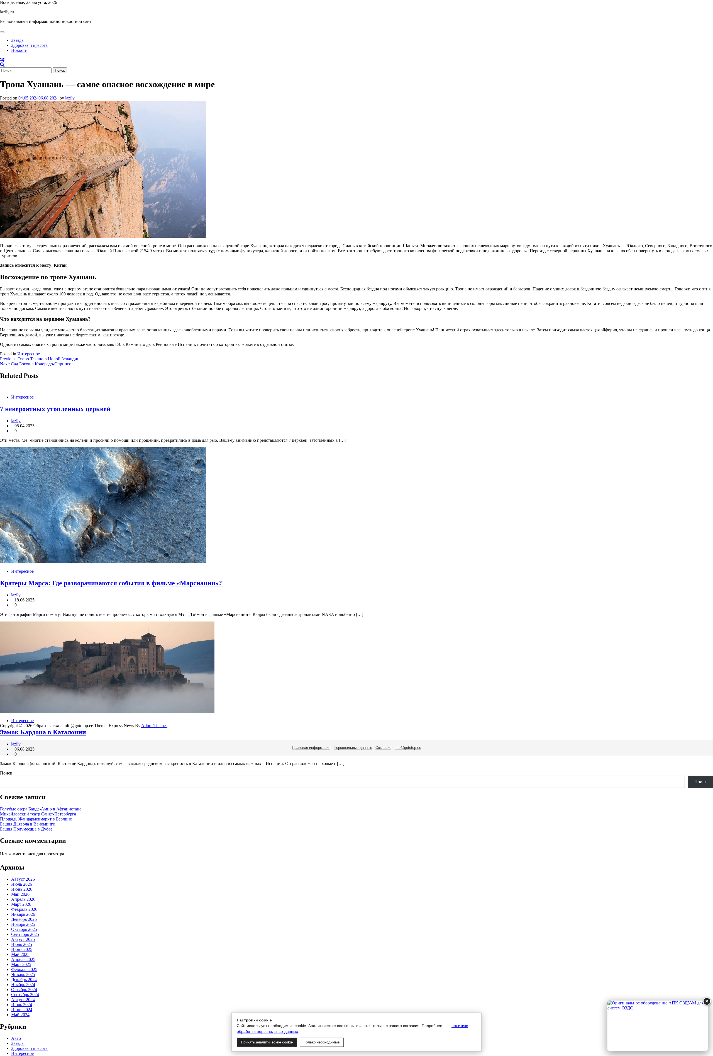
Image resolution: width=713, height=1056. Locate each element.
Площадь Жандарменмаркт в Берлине (36, 819)
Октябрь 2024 (24, 989)
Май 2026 (20, 894)
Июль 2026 (21, 884)
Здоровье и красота (29, 45)
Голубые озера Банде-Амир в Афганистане (40, 809)
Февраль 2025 (24, 969)
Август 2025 (23, 939)
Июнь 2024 (21, 1009)
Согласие (383, 748)
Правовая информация (311, 748)
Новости (19, 50)
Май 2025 (20, 954)
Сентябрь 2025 (25, 934)
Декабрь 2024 (24, 979)
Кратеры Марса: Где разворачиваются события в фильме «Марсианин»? (111, 583)
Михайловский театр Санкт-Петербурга (38, 814)
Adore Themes (154, 725)
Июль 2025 (21, 944)
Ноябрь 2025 (23, 924)
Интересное (28, 353)
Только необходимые (322, 1042)
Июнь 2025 (21, 949)
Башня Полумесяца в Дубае (26, 829)
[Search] (2, 64)
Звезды (18, 40)
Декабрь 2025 (24, 919)
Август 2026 (23, 879)
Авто (16, 1038)
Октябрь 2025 (24, 929)
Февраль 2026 (24, 909)
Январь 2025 (23, 974)
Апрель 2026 (23, 899)
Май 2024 (20, 1014)
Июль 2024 (21, 1004)
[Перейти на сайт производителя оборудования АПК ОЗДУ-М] (657, 1026)
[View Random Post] (2, 59)
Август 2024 (23, 999)
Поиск (6, 773)
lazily (70, 98)
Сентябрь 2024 (25, 994)
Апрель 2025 (23, 959)
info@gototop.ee (408, 748)
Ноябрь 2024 (23, 984)
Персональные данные (353, 748)
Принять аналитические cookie (267, 1042)
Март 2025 (21, 964)
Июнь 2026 (21, 889)
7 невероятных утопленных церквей (55, 408)
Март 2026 (21, 904)
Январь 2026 (23, 914)
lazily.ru (7, 11)
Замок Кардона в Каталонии (43, 732)
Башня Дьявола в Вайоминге (27, 824)
